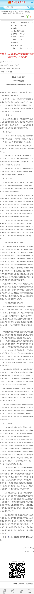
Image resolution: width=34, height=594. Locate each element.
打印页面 (21, 584)
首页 (16, 12)
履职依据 (8, 13)
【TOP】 (14, 584)
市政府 (21, 12)
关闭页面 (30, 584)
